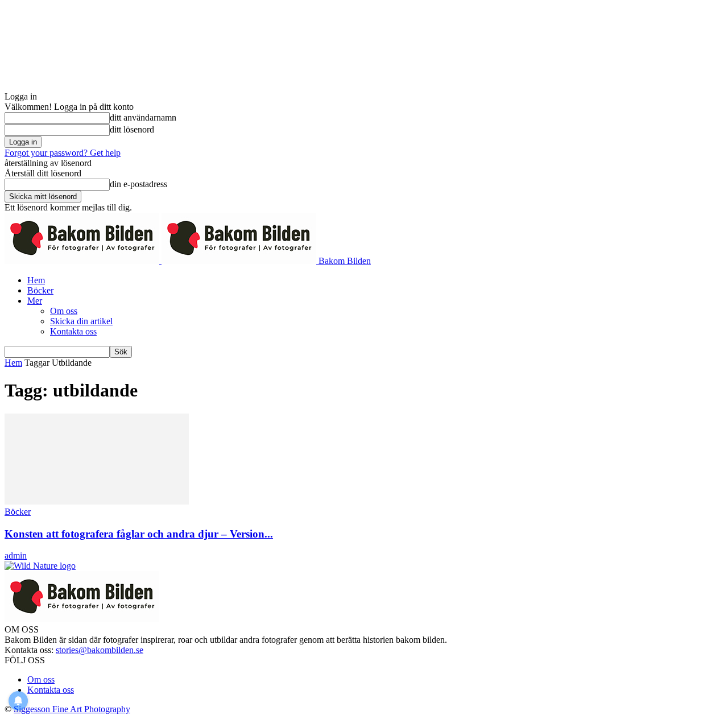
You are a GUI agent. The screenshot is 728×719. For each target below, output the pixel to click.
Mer (34, 300)
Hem (36, 280)
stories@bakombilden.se (99, 650)
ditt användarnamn (143, 117)
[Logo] (83, 261)
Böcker (40, 290)
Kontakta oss (73, 331)
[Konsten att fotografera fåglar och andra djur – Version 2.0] (97, 501)
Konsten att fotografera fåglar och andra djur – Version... (139, 534)
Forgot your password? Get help (63, 153)
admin (16, 555)
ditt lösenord (132, 129)
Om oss (63, 311)
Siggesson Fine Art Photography (72, 709)
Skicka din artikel (81, 321)
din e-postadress (138, 184)
